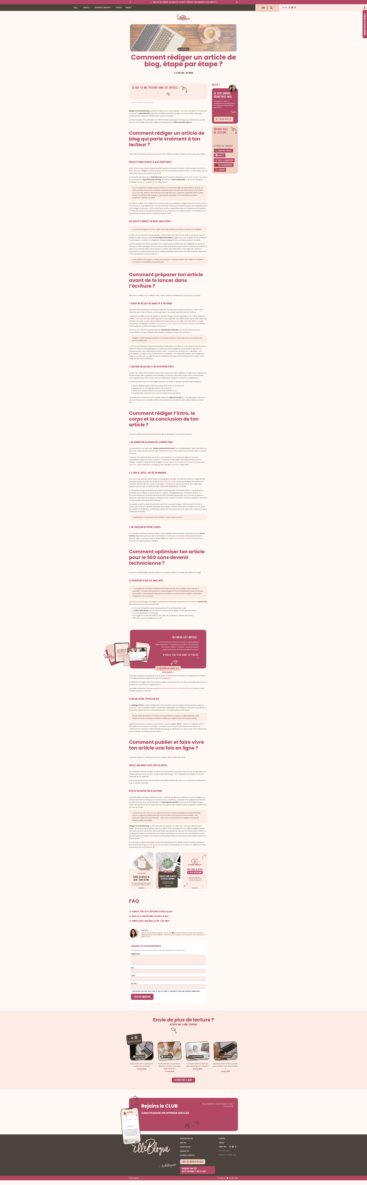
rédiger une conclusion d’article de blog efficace (186, 538)
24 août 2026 (142, 1069)
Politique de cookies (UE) (227, 1155)
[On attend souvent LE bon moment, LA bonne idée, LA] (153, 1159)
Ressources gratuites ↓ (103, 7)
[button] (130, 2)
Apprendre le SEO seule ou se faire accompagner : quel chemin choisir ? (225, 1066)
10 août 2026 (197, 1069)
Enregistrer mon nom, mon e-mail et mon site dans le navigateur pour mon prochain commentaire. (166, 991)
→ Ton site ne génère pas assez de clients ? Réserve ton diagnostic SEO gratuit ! (183, 2)
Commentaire (136, 954)
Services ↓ (87, 7)
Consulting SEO (185, 1147)
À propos (119, 7)
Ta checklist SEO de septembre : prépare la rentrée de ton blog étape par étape (169, 1066)
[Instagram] (289, 8)
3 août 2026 (225, 1071)
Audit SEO (183, 1143)
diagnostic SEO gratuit (150, 845)
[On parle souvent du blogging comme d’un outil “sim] (168, 1159)
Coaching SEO (184, 1151)
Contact (129, 7)
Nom (133, 968)
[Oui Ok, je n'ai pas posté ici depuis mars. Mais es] (137, 1159)
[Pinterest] (292, 8)
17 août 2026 (169, 1071)
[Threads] (295, 8)
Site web (134, 983)
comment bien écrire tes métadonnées (176, 688)
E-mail (133, 976)
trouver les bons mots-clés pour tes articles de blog (174, 324)
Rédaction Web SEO (186, 1138)
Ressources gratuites (187, 1155)
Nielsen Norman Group (168, 481)
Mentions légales (225, 1151)
